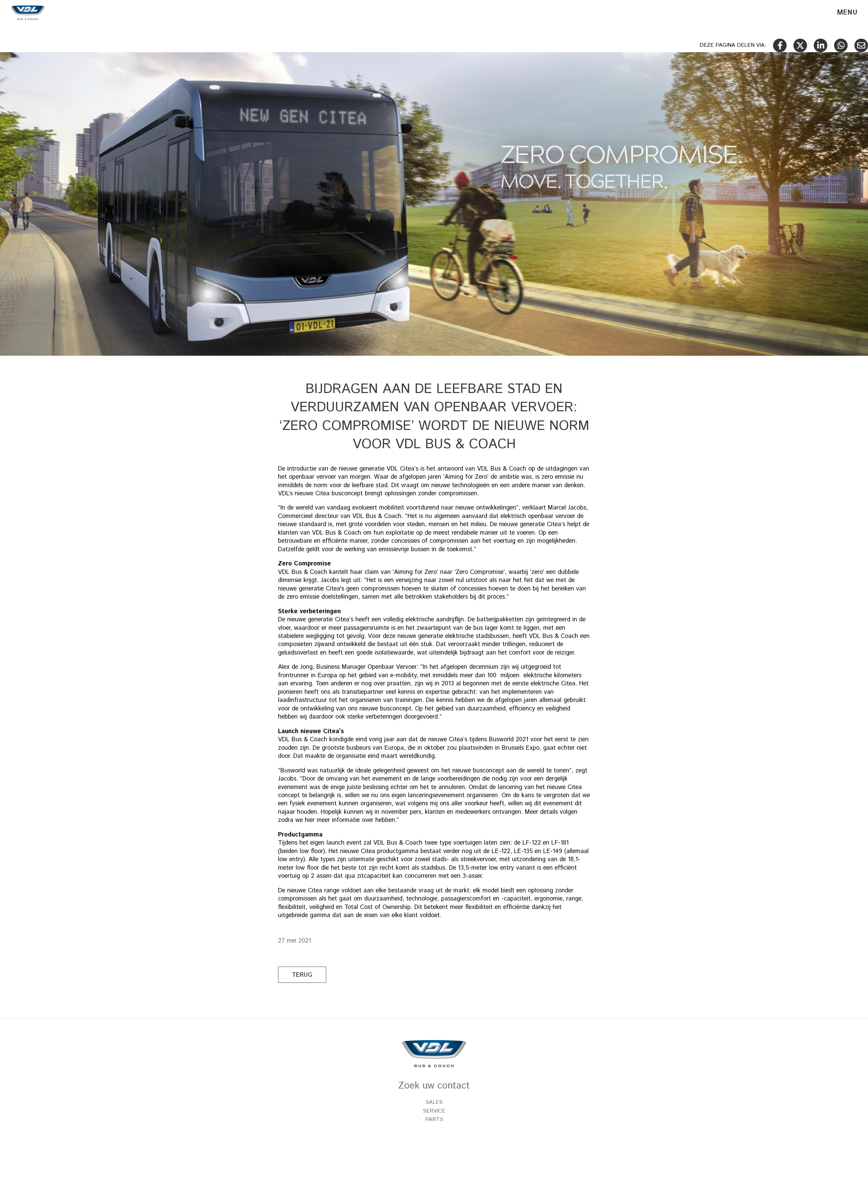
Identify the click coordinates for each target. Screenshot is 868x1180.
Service (434, 1111)
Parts (434, 1119)
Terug (302, 975)
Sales (434, 1102)
